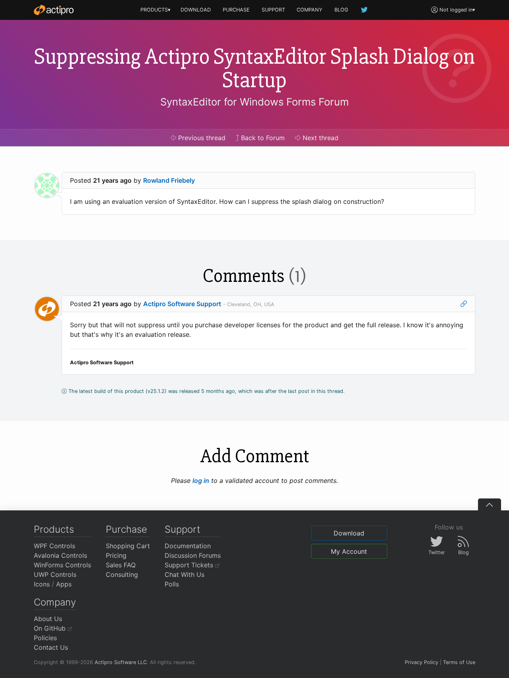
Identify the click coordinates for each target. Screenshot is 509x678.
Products (54, 529)
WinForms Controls (62, 565)
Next (319, 138)
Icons (42, 584)
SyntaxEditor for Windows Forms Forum (254, 102)
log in (200, 481)
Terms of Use (459, 662)
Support (182, 529)
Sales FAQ (121, 565)
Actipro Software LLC (121, 662)
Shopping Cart (128, 546)
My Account (349, 551)
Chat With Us (184, 574)
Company (55, 602)
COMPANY (309, 10)
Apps (64, 584)
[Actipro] (54, 10)
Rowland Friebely (169, 180)
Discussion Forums (193, 555)
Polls (172, 584)
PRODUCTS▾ (155, 10)
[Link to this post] (463, 304)
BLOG (341, 10)
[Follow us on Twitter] (364, 10)
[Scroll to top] (489, 504)
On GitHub (51, 628)
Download (349, 533)
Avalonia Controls (60, 555)
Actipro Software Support (182, 304)
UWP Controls (55, 574)
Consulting (122, 574)
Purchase (126, 529)
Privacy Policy (421, 662)
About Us (48, 619)
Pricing (116, 555)
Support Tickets (190, 565)
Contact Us (51, 647)
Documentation (188, 546)
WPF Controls (54, 546)
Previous (200, 138)
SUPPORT (273, 10)
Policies (45, 638)
